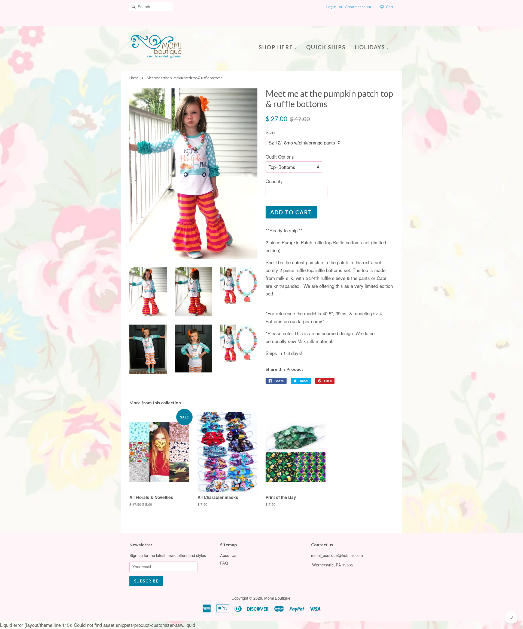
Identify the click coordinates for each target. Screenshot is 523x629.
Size (270, 132)
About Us (228, 555)
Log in (331, 6)
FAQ (224, 563)
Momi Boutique (277, 598)
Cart (390, 6)
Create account (358, 6)
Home (134, 78)
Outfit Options (280, 156)
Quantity (274, 181)
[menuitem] (280, 47)
